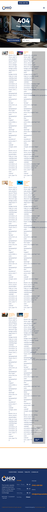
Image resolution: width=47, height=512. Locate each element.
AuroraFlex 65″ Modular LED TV (12, 315)
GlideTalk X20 (26, 52)
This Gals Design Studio (40, 507)
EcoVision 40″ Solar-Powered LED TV (26, 315)
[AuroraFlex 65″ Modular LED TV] (5, 314)
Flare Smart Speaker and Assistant (27, 183)
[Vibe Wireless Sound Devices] (5, 181)
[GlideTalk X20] (20, 52)
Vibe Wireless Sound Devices (11, 183)
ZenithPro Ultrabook (11, 52)
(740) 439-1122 (37, 485)
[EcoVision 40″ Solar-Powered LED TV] (20, 314)
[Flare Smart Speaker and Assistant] (20, 181)
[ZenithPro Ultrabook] (5, 52)
